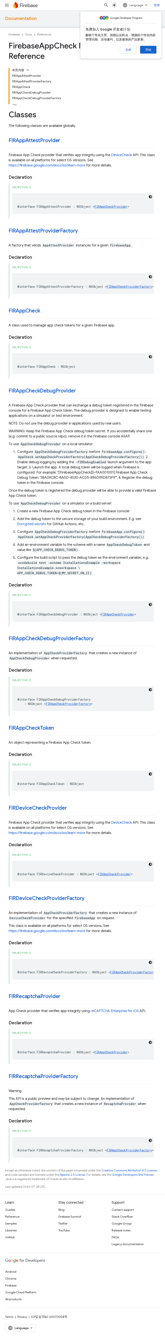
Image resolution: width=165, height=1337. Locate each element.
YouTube (64, 1230)
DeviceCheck (121, 155)
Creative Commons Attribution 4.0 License (129, 1170)
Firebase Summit (69, 1217)
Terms (9, 1317)
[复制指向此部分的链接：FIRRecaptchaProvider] (64, 996)
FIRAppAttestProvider (34, 140)
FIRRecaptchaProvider (34, 996)
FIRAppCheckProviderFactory (129, 287)
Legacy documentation (128, 1244)
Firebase (14, 34)
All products (13, 1299)
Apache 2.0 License (72, 1175)
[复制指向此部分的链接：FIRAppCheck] (44, 311)
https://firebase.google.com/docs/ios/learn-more (47, 165)
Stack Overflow (122, 1217)
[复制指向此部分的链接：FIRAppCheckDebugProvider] (80, 391)
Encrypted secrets (31, 524)
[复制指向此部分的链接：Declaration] (36, 177)
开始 (148, 50)
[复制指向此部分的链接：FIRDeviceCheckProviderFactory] (88, 898)
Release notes (121, 1230)
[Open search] (106, 5)
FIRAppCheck (24, 311)
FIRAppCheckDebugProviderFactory (51, 638)
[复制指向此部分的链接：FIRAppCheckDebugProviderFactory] (97, 639)
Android (10, 1272)
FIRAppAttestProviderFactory (43, 231)
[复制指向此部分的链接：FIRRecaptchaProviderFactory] (82, 1076)
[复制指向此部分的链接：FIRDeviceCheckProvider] (71, 808)
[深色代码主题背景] (150, 196)
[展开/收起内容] (27, 69)
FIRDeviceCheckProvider (38, 808)
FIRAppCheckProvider (110, 207)
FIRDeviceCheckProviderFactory (46, 898)
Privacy (22, 1317)
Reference (44, 34)
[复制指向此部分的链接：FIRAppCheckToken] (58, 728)
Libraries (11, 1230)
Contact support (123, 1210)
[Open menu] (7, 5)
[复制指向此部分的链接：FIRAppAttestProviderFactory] (82, 231)
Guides (10, 1210)
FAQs (115, 1237)
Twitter (63, 1223)
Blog (61, 1210)
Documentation (21, 18)
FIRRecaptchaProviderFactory (43, 1076)
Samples (11, 1223)
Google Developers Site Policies (132, 1175)
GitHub (10, 1237)
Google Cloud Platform (20, 1292)
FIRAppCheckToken (31, 728)
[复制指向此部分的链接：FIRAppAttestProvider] (64, 140)
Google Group (121, 1223)
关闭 (128, 50)
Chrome (10, 1278)
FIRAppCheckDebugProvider (42, 391)
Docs (28, 34)
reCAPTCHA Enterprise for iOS (115, 1011)
